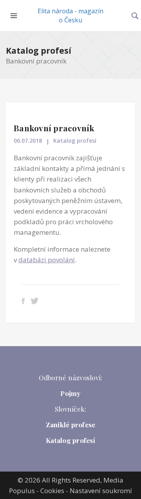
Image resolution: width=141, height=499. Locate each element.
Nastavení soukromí (101, 490)
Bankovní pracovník (54, 127)
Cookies (52, 490)
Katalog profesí (38, 50)
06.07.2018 (28, 140)
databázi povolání (46, 259)
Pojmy (70, 393)
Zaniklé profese (71, 424)
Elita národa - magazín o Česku (70, 15)
